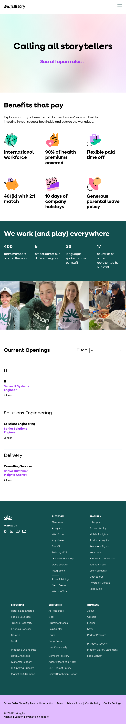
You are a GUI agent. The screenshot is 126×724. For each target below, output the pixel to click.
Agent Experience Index (62, 662)
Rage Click (96, 589)
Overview (57, 522)
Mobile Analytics (99, 534)
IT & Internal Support (22, 668)
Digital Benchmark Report (63, 674)
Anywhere (58, 540)
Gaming (15, 635)
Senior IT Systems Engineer (16, 388)
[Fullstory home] (14, 6)
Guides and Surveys (63, 559)
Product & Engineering (23, 650)
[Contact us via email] (24, 531)
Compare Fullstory (59, 656)
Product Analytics (99, 540)
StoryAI (56, 546)
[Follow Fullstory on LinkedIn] (11, 531)
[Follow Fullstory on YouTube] (18, 531)
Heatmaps (95, 553)
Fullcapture (96, 522)
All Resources (56, 611)
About (90, 611)
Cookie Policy (92, 703)
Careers (91, 617)
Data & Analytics (20, 656)
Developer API (60, 565)
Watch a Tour (59, 592)
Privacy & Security (97, 644)
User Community (58, 647)
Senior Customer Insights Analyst (16, 473)
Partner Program (96, 635)
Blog (51, 617)
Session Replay (98, 528)
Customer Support (21, 662)
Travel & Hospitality (21, 623)
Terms (60, 703)
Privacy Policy (74, 703)
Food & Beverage (21, 617)
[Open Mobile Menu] (119, 7)
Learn (52, 635)
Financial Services (21, 629)
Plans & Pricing (60, 579)
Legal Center (94, 656)
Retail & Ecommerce (22, 611)
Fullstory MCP (59, 553)
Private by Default (100, 583)
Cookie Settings (112, 703)
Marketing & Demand (23, 674)
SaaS (14, 641)
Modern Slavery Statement (102, 650)
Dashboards (96, 577)
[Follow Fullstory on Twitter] (5, 531)
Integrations (58, 571)
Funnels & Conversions (102, 559)
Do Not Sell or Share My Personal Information (28, 703)
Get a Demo (59, 585)
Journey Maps (98, 565)
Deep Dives (55, 641)
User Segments (98, 571)
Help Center (55, 629)
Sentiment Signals (100, 546)
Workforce (58, 534)
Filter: (82, 350)
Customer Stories (58, 623)
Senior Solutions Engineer (15, 430)
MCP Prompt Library (60, 668)
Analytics (57, 528)
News (90, 629)
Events (91, 623)
